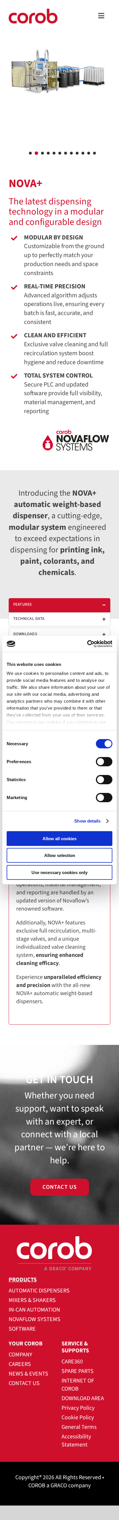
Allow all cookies (59, 838)
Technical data (29, 619)
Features (22, 604)
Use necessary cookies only (59, 872)
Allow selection (59, 855)
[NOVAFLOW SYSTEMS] (59, 443)
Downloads (25, 634)
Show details (87, 820)
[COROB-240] (33, 12)
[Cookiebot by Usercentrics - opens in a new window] (87, 644)
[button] (30, 153)
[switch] (104, 761)
